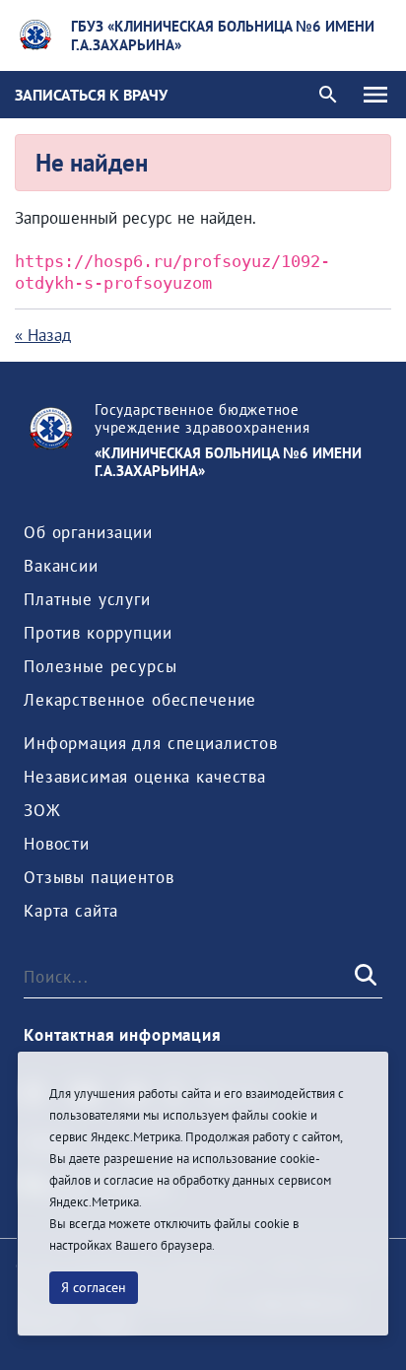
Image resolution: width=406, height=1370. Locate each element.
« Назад (43, 335)
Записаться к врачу (91, 94)
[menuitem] (88, 532)
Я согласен (93, 1287)
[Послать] (363, 976)
